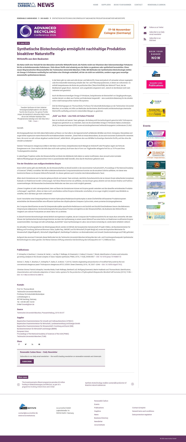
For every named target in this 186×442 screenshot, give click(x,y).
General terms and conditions (143, 411)
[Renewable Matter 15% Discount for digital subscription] (156, 116)
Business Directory (101, 418)
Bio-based (45, 18)
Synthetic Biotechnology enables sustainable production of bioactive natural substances (105, 384)
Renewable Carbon (156, 5)
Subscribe (27, 361)
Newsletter (98, 421)
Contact (139, 5)
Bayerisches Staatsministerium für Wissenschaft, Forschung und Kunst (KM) (45, 326)
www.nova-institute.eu (26, 415)
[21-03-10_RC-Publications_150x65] (156, 88)
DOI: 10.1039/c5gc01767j (112, 264)
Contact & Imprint (138, 408)
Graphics (97, 411)
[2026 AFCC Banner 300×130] (156, 189)
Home (95, 5)
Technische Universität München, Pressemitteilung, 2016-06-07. (41, 313)
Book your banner (122, 5)
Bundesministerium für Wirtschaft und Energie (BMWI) (37, 329)
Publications (99, 408)
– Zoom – (35, 121)
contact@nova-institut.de (28, 413)
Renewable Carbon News (27, 18)
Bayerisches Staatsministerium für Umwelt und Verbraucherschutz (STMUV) (45, 321)
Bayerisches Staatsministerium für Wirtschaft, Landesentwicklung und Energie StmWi (48, 323)
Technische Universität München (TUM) (31, 336)
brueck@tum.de (28, 304)
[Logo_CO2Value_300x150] (156, 106)
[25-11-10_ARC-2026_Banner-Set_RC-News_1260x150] (75, 38)
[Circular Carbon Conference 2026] (156, 179)
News (96, 414)
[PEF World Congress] (156, 199)
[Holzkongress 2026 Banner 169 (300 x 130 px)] (156, 168)
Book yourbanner (156, 55)
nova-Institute (99, 425)
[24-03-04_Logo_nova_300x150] (156, 78)
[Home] (36, 4)
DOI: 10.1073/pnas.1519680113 (108, 257)
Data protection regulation (142, 414)
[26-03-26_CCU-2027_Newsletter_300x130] (156, 158)
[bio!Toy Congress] (156, 219)
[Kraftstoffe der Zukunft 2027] (156, 209)
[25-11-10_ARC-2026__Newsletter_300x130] (156, 148)
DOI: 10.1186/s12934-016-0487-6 (30, 275)
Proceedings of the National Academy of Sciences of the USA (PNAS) (43, 334)
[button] (19, 344)
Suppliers (106, 5)
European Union (23, 331)
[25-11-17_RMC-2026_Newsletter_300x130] (156, 138)
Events (96, 404)
